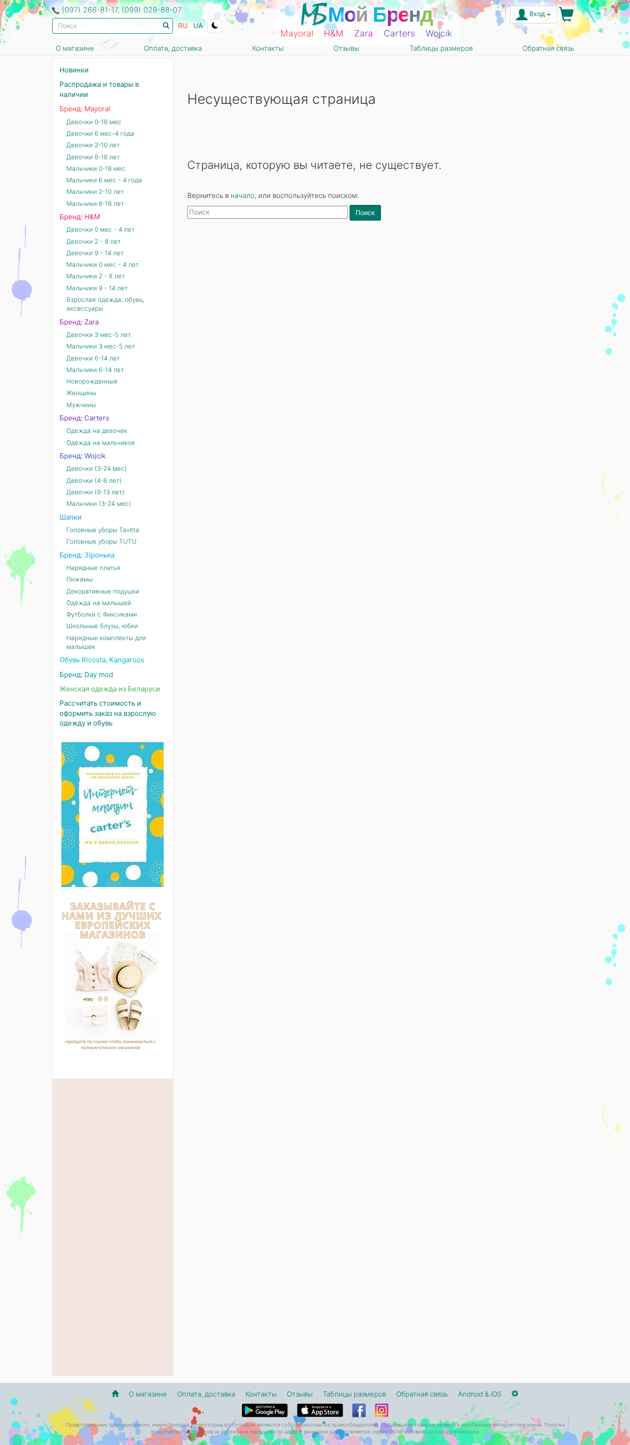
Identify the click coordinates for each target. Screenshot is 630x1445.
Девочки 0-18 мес (93, 122)
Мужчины (81, 404)
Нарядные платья (93, 567)
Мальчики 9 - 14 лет (97, 288)
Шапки (70, 517)
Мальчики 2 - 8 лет (95, 276)
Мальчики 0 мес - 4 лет (102, 264)
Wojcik (439, 33)
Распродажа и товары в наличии (99, 89)
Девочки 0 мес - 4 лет (100, 229)
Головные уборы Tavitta (102, 530)
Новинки (74, 70)
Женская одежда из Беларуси (109, 688)
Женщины (81, 392)
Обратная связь (548, 48)
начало (243, 195)
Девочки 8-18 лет (93, 157)
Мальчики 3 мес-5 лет (100, 346)
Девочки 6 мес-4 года (100, 133)
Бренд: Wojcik (82, 455)
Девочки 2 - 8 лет (93, 241)
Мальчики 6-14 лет (95, 369)
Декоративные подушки (102, 591)
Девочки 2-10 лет (93, 145)
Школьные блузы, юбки (102, 626)
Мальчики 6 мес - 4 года (104, 180)
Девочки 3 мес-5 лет (98, 334)
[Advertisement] (382, 300)
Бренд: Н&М (79, 216)
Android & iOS (479, 1394)
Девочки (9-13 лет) (95, 492)
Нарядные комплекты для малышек (106, 642)
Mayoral (296, 33)
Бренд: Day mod (86, 674)
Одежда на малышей (98, 602)
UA (198, 25)
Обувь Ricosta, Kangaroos (101, 659)
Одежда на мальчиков (100, 442)
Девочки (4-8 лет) (94, 480)
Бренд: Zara (79, 322)
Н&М (334, 33)
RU (183, 25)
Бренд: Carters (84, 418)
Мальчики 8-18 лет (95, 203)
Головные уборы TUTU (101, 541)
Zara (363, 33)
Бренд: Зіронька (86, 555)
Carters (399, 33)
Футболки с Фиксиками (101, 614)
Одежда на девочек (96, 430)
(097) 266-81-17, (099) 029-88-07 (122, 9)
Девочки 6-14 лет (93, 358)
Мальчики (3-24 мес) (98, 503)
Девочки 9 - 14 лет (95, 253)
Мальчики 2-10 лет (95, 191)
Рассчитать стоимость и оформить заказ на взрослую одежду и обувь (107, 713)
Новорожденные (92, 381)
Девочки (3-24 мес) (96, 468)
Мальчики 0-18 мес (95, 168)
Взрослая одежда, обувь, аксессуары (105, 304)
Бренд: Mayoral (84, 108)
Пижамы (79, 579)
